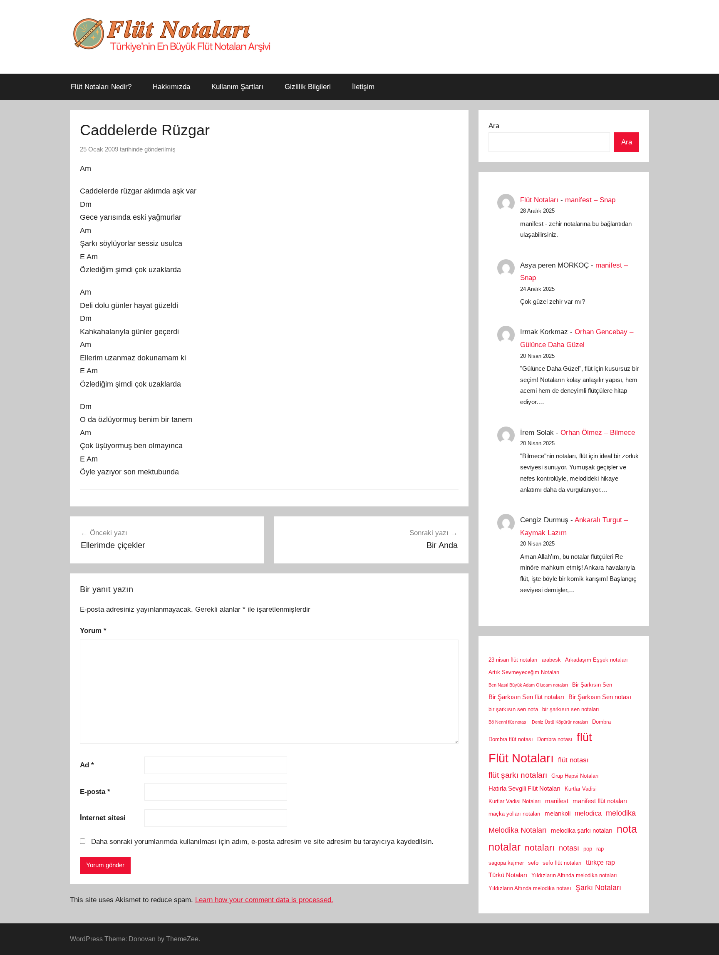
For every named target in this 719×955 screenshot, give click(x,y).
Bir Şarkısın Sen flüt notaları (526, 697)
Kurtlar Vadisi (581, 789)
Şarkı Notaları (598, 887)
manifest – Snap (590, 200)
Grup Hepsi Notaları (575, 776)
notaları (540, 848)
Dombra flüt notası (510, 739)
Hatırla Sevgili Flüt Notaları (524, 788)
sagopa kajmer (506, 863)
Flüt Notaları (539, 200)
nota (627, 829)
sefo (533, 863)
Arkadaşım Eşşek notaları (596, 660)
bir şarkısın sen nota (513, 709)
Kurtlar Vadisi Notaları (514, 801)
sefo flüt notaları (562, 863)
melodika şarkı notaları (581, 830)
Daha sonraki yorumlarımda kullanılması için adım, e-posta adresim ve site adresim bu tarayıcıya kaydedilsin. (262, 842)
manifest (556, 801)
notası (569, 848)
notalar (504, 847)
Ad (87, 765)
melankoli (557, 813)
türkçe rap (600, 862)
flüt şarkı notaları (517, 775)
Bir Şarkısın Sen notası (599, 697)
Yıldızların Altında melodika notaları (574, 875)
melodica (588, 813)
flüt (584, 737)
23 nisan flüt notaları (513, 660)
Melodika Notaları (517, 830)
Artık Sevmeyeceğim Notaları (524, 672)
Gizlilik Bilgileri (308, 87)
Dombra (601, 722)
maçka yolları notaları (514, 814)
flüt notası (573, 760)
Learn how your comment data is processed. (264, 900)
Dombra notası (555, 739)
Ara (493, 126)
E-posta (95, 792)
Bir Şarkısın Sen (592, 685)
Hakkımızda (171, 87)
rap (600, 849)
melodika (621, 813)
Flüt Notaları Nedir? (101, 87)
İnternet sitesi (103, 818)
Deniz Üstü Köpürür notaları (560, 721)
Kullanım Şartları (237, 87)
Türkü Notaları (507, 875)
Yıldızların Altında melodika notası (529, 888)
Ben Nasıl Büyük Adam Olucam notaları (528, 684)
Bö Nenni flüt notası (508, 721)
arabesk (551, 660)
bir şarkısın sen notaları (570, 709)
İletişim (363, 87)
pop (587, 849)
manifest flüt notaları (600, 801)
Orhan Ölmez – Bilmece (597, 433)
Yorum (93, 631)
